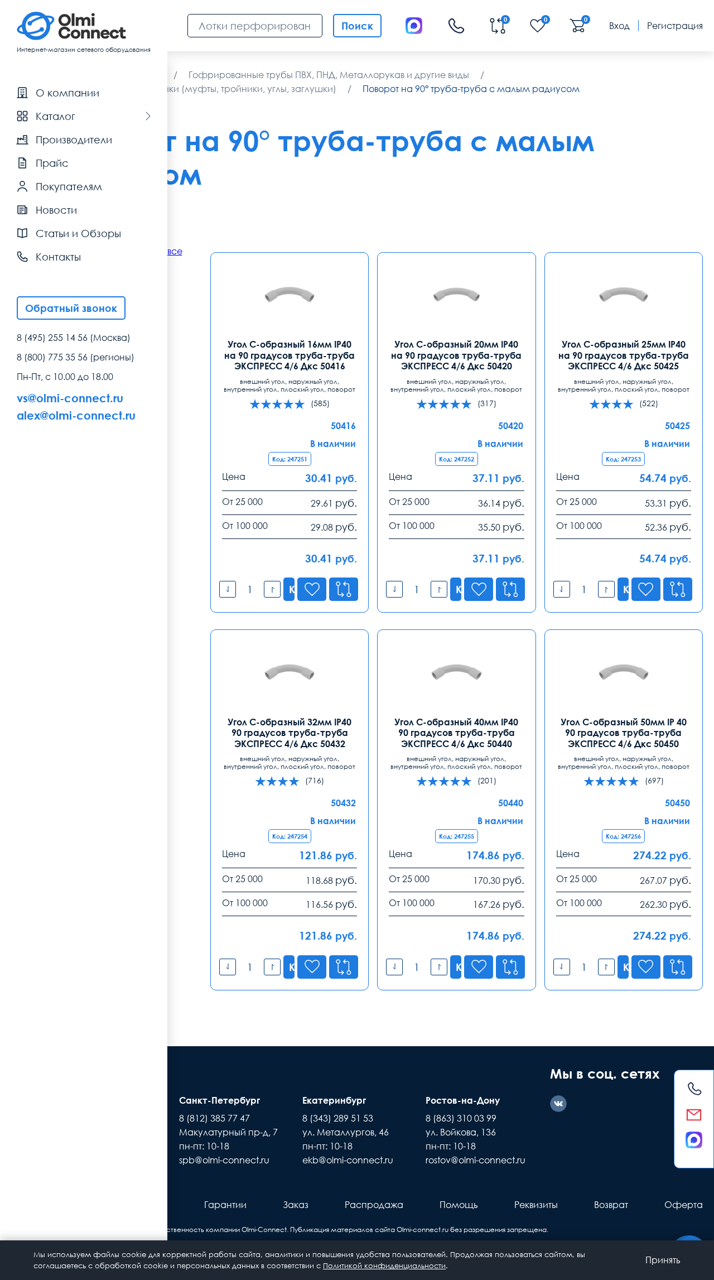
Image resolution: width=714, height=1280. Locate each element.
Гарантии (225, 1204)
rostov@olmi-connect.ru (475, 1160)
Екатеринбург (334, 1100)
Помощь (459, 1204)
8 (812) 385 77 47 (214, 1118)
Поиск (357, 26)
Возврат (611, 1204)
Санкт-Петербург (219, 1100)
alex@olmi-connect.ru (76, 415)
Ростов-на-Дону (463, 1100)
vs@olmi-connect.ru (70, 398)
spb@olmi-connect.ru (224, 1160)
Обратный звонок (71, 308)
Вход (619, 25)
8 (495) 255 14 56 (52, 337)
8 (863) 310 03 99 (461, 1118)
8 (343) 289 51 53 (337, 1118)
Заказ (295, 1204)
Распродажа (374, 1204)
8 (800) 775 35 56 (52, 357)
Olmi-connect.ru (422, 1229)
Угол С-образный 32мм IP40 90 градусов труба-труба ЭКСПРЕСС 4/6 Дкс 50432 (289, 732)
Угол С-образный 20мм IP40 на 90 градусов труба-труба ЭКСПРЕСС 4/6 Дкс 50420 (456, 355)
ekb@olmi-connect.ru (347, 1160)
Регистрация (675, 25)
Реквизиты (536, 1204)
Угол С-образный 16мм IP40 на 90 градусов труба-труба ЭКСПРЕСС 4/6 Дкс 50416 (289, 355)
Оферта (683, 1204)
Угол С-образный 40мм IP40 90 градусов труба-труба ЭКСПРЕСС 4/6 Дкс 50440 (456, 732)
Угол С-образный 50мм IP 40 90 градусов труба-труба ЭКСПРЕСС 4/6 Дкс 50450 (624, 732)
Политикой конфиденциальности (384, 1265)
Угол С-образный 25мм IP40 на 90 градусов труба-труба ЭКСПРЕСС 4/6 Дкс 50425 (623, 355)
